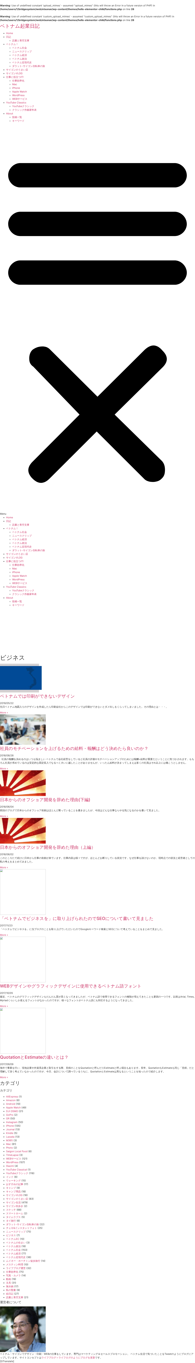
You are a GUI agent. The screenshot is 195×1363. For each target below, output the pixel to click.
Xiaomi (10, 1165)
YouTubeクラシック (23, 106)
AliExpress (12, 1096)
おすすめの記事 (14, 1184)
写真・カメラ (13, 1275)
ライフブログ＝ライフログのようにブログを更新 (68, 1357)
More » (4, 712)
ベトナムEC (12, 1238)
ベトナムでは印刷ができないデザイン (37, 696)
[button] (97, 319)
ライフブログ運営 (16, 1268)
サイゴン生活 (13, 1202)
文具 (8, 1282)
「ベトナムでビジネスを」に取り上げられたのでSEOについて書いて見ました (77, 918)
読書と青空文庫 (20, 40)
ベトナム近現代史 (22, 62)
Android (10, 1103)
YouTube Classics (16, 102)
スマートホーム (14, 1213)
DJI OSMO (12, 1111)
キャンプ (11, 1187)
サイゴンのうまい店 (17, 69)
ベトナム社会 (19, 47)
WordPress (18, 95)
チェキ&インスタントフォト (21, 1227)
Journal (10, 1129)
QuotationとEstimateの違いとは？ (34, 1057)
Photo (9, 1147)
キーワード (18, 120)
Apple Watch (19, 91)
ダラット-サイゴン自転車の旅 (28, 66)
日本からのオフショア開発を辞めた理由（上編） (48, 847)
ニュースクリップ (22, 51)
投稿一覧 (17, 117)
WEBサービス (19, 98)
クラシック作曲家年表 (24, 109)
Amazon (11, 1100)
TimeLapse (12, 1154)
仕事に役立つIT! (14, 76)
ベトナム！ (12, 44)
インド (9, 1176)
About (9, 113)
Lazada (10, 1136)
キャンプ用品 (13, 1191)
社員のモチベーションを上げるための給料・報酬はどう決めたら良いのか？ (74, 748)
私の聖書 (11, 1290)
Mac (14, 84)
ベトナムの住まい (16, 1242)
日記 (8, 36)
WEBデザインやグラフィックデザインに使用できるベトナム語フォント (71, 986)
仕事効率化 (18, 80)
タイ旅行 (11, 1220)
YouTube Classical (16, 1169)
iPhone (16, 87)
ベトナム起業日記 (20, 26)
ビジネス (11, 1235)
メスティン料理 (14, 1264)
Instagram (12, 1122)
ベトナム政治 (19, 58)
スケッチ (11, 1209)
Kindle (9, 1133)
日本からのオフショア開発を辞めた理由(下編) (45, 799)
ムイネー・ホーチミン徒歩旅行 (23, 1260)
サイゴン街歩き (14, 1206)
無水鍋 (9, 1286)
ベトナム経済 (19, 55)
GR (7, 1118)
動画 (8, 1279)
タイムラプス (13, 1217)
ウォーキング (13, 1180)
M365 (9, 1140)
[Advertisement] (97, 629)
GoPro (9, 1114)
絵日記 (9, 1293)
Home (9, 33)
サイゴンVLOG (14, 73)
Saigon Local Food (17, 1151)
